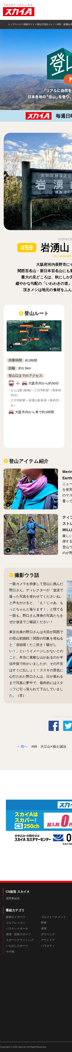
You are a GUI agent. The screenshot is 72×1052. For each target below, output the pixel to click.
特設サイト (29, 24)
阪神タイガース (15, 916)
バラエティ (48, 945)
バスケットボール (17, 928)
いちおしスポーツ (17, 945)
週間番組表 (13, 898)
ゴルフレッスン (15, 922)
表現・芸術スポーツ (18, 934)
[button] (34, 335)
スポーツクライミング (20, 940)
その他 (10, 951)
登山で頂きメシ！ (46, 24)
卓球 (44, 928)
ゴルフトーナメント (53, 916)
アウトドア (48, 940)
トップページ (14, 24)
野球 (44, 922)
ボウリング (48, 934)
